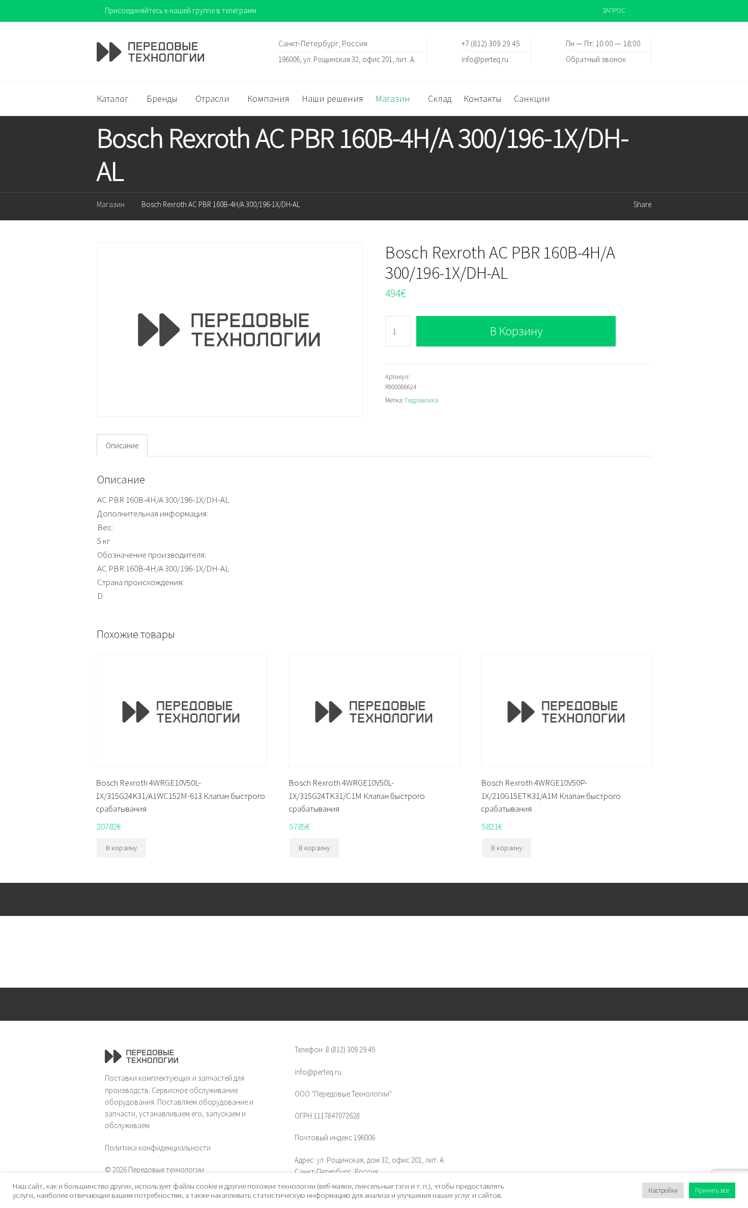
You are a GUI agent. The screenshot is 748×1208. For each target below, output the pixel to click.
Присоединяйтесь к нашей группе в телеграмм (180, 10)
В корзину (516, 331)
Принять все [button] (712, 1190)
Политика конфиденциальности (158, 1148)
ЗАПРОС (613, 10)
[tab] (122, 445)
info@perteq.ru (485, 59)
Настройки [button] (663, 1190)
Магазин (111, 204)
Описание (122, 445)
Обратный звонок (596, 59)
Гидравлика (421, 400)
